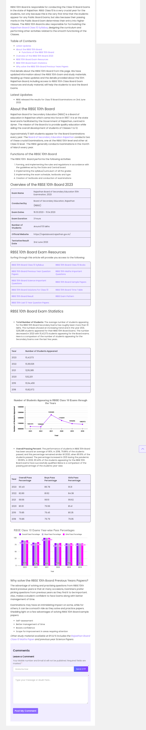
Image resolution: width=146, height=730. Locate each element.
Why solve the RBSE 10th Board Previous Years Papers (42, 66)
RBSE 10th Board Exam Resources (32, 59)
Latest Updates (23, 45)
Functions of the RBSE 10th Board (38, 52)
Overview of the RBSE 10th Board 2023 (34, 55)
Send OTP (81, 669)
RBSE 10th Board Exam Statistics (31, 63)
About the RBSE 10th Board (29, 49)
